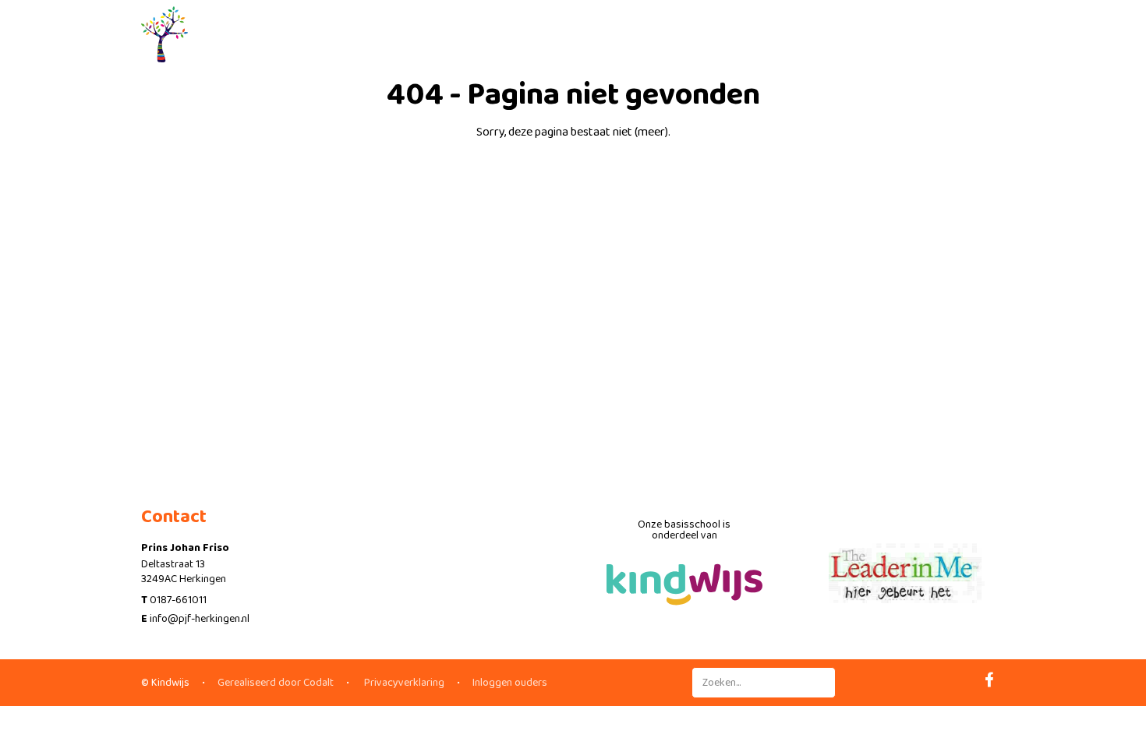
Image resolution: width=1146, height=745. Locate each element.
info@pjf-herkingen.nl (199, 618)
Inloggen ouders (509, 682)
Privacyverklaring (403, 682)
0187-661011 (178, 600)
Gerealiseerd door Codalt (276, 682)
